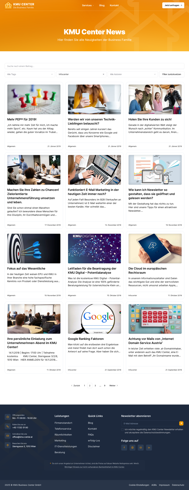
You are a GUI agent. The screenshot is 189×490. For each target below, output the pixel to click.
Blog (102, 5)
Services (87, 5)
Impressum (164, 485)
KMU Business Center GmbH (27, 485)
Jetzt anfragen (172, 5)
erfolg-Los (94, 440)
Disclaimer (94, 446)
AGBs (154, 485)
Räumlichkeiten (63, 434)
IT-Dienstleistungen (66, 446)
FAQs (91, 434)
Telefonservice (63, 428)
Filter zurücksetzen (171, 74)
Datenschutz (178, 485)
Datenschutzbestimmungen (157, 432)
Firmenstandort (63, 422)
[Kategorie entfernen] (103, 74)
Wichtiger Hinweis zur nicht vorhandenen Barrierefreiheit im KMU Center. (94, 467)
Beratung (60, 452)
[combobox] (30, 74)
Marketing (60, 440)
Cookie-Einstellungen (139, 485)
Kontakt (114, 5)
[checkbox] (122, 429)
